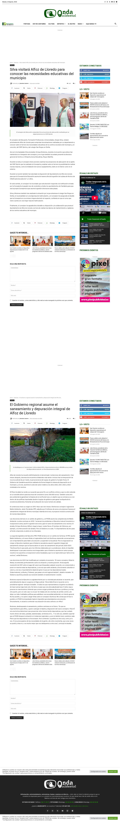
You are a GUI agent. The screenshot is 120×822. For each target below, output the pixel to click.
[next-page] (14, 256)
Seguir (107, 74)
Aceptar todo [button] (113, 818)
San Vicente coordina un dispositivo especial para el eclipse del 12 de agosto (19, 249)
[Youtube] (112, 2)
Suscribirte (105, 82)
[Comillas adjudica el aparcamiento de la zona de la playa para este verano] (84, 136)
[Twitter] (109, 2)
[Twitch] (114, 2)
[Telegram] (116, 2)
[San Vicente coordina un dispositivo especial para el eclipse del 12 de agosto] (20, 241)
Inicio (11, 62)
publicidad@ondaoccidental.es (79, 806)
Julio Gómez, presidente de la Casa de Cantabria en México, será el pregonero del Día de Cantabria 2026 (42, 249)
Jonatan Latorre (24, 83)
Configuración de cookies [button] (98, 818)
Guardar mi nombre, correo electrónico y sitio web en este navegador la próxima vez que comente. (42, 300)
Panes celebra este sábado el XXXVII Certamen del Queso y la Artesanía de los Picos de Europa (65, 249)
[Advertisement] (60, 44)
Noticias (16, 62)
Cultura (12, 245)
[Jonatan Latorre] (11, 83)
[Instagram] (107, 2)
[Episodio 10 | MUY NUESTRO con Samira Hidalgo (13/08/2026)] (84, 127)
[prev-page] (11, 256)
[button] (115, 24)
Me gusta (106, 70)
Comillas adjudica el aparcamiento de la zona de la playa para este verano (99, 135)
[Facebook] (105, 2)
